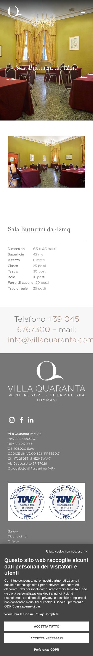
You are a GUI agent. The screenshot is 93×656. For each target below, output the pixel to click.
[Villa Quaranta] (15, 11)
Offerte (13, 541)
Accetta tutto (46, 626)
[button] (83, 11)
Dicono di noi (17, 536)
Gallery (13, 531)
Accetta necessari (46, 638)
